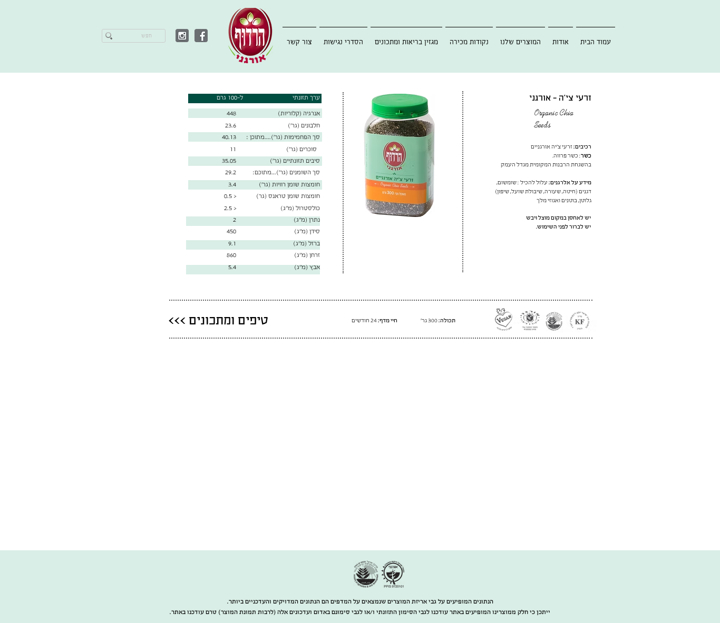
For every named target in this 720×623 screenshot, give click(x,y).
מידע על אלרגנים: (570, 182)
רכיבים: (582, 146)
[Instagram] (182, 35)
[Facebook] (201, 35)
